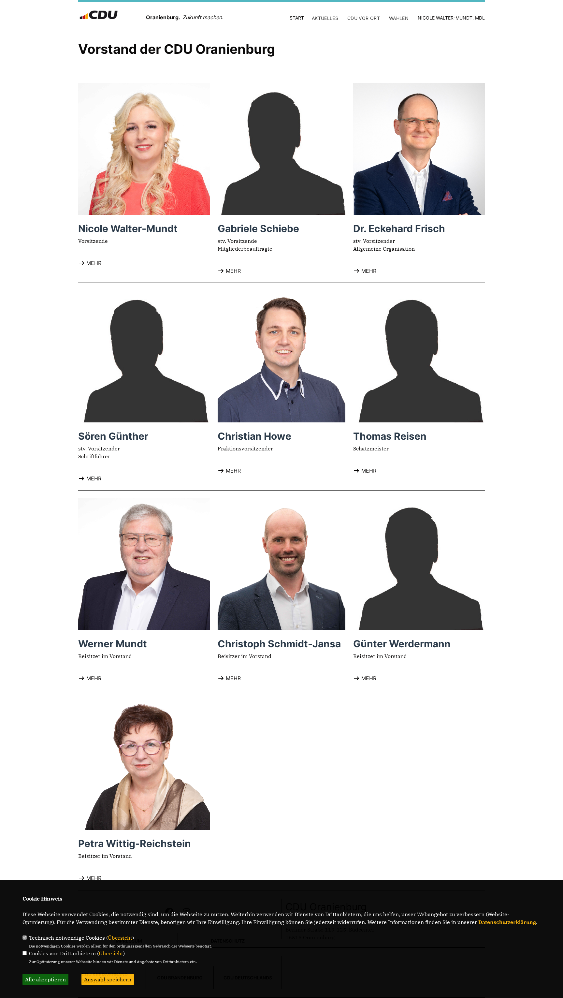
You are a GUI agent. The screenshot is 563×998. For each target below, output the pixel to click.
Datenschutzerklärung (507, 922)
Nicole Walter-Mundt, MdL (451, 18)
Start (297, 18)
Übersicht (120, 937)
